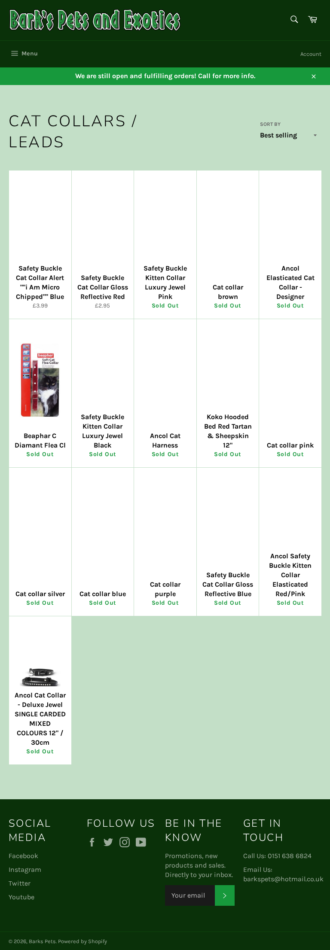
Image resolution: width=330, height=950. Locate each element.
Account (310, 54)
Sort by (270, 124)
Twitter (20, 883)
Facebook (23, 856)
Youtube (21, 897)
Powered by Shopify (82, 941)
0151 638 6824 (290, 856)
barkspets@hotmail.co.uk (283, 879)
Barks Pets (42, 941)
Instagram (25, 869)
